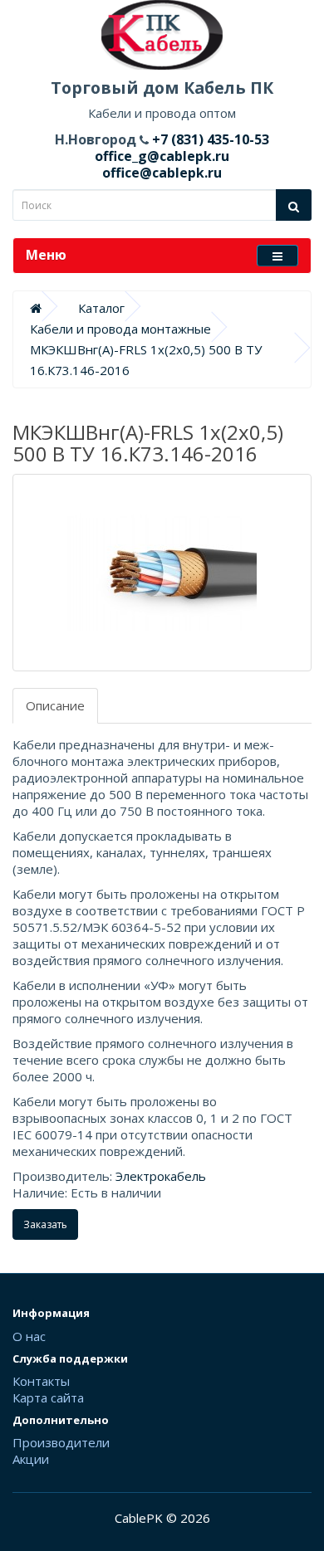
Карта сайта (48, 1397)
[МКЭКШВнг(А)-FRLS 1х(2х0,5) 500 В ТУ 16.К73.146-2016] (162, 572)
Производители (61, 1442)
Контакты (41, 1381)
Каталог (101, 308)
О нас (29, 1336)
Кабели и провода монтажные (120, 328)
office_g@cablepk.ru (162, 156)
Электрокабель (160, 1176)
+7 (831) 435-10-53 (209, 139)
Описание (55, 705)
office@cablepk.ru (162, 172)
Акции (30, 1459)
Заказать (45, 1224)
